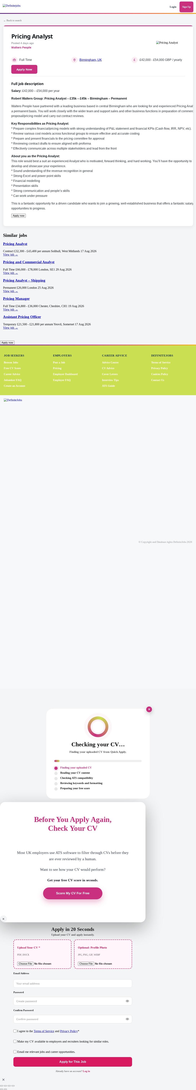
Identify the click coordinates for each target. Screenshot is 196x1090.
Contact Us (157, 380)
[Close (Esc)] (13, 1085)
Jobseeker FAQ (12, 380)
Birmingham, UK (90, 59)
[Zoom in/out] (1, 1085)
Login (173, 6)
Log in (86, 1071)
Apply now (18, 215)
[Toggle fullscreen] (5, 1085)
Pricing (57, 368)
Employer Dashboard (65, 374)
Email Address (21, 973)
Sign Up (186, 6)
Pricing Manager (16, 299)
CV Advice (108, 368)
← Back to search (12, 20)
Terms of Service (160, 362)
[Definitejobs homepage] (17, 7)
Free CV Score (12, 368)
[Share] (9, 1085)
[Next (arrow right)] (5, 1089)
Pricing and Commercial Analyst (28, 262)
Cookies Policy (159, 374)
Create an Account (14, 385)
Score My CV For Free (72, 893)
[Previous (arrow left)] (1, 1089)
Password (18, 992)
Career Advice (12, 374)
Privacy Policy (159, 368)
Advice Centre (110, 362)
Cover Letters (110, 374)
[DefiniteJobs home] (19, 542)
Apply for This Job (72, 1062)
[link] (98, 249)
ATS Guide (108, 385)
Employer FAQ (62, 380)
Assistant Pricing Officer (22, 317)
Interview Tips (110, 380)
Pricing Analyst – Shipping (24, 280)
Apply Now (24, 69)
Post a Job (59, 362)
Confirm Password (23, 1010)
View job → (10, 254)
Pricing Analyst (15, 244)
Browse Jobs (11, 362)
